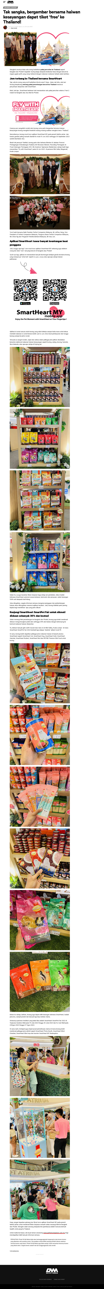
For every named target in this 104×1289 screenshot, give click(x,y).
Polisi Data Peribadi (45, 1279)
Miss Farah (14, 28)
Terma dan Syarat (59, 1279)
